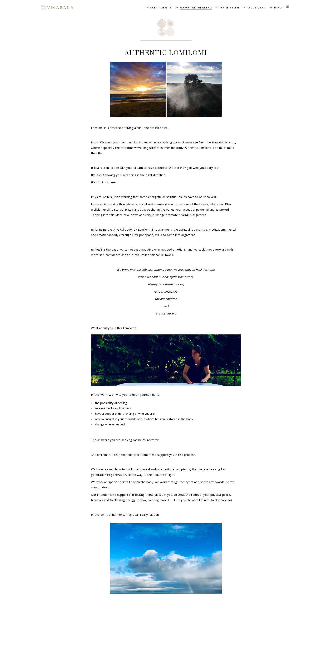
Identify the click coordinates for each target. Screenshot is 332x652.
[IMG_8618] (194, 89)
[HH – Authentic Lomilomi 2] (138, 89)
